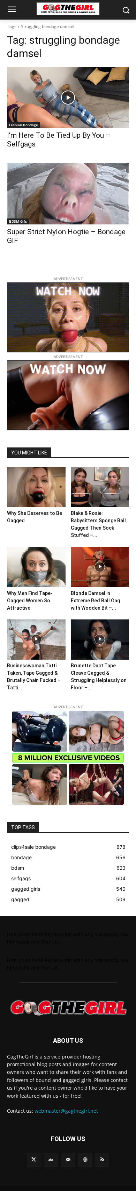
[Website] (85, 1160)
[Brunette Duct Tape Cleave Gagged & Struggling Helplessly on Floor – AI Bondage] (100, 639)
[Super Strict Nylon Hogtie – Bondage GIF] (68, 193)
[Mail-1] (68, 1160)
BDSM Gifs (18, 221)
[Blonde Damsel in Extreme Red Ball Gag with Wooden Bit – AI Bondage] (100, 567)
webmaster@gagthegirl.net (66, 1110)
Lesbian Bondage (23, 124)
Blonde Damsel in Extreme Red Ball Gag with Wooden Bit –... (95, 600)
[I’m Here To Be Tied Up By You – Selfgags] (68, 97)
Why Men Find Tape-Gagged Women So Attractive (30, 600)
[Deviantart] (51, 1160)
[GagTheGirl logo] (68, 1008)
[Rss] (102, 1160)
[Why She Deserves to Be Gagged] (36, 487)
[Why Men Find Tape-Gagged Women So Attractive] (36, 567)
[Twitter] (33, 1160)
